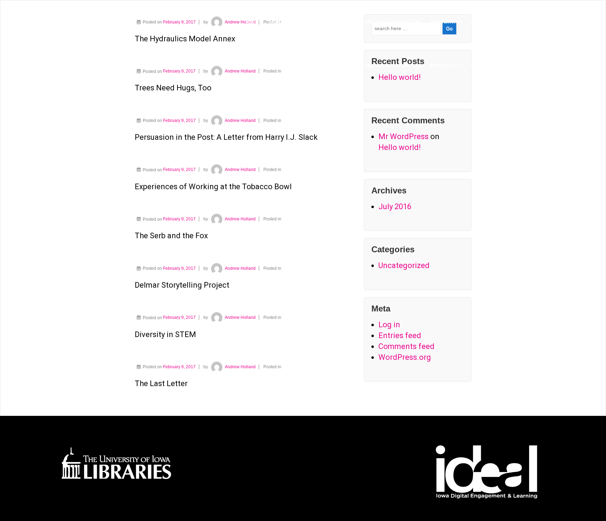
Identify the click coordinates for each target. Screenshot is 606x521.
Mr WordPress (403, 136)
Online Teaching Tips (497, 22)
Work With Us (446, 22)
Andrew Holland (240, 71)
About (253, 22)
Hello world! (399, 147)
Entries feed (399, 335)
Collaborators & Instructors (384, 22)
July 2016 (394, 206)
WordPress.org (404, 357)
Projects (327, 22)
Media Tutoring (288, 22)
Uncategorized (404, 265)
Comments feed (406, 346)
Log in (389, 324)
